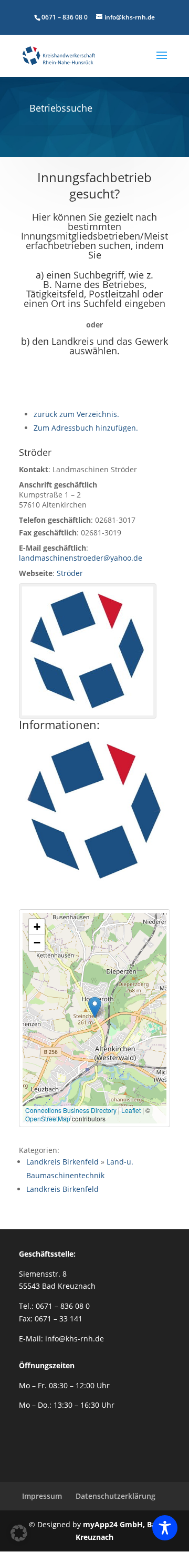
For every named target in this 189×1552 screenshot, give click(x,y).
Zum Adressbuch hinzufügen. (86, 428)
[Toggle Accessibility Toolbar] (164, 1527)
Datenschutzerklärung (115, 1496)
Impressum (42, 1496)
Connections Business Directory (71, 1110)
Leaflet (131, 1110)
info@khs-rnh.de (74, 1339)
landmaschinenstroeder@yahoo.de (80, 558)
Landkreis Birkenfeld (62, 1162)
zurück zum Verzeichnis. (76, 414)
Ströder (70, 573)
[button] (94, 1007)
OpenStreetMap (47, 1118)
